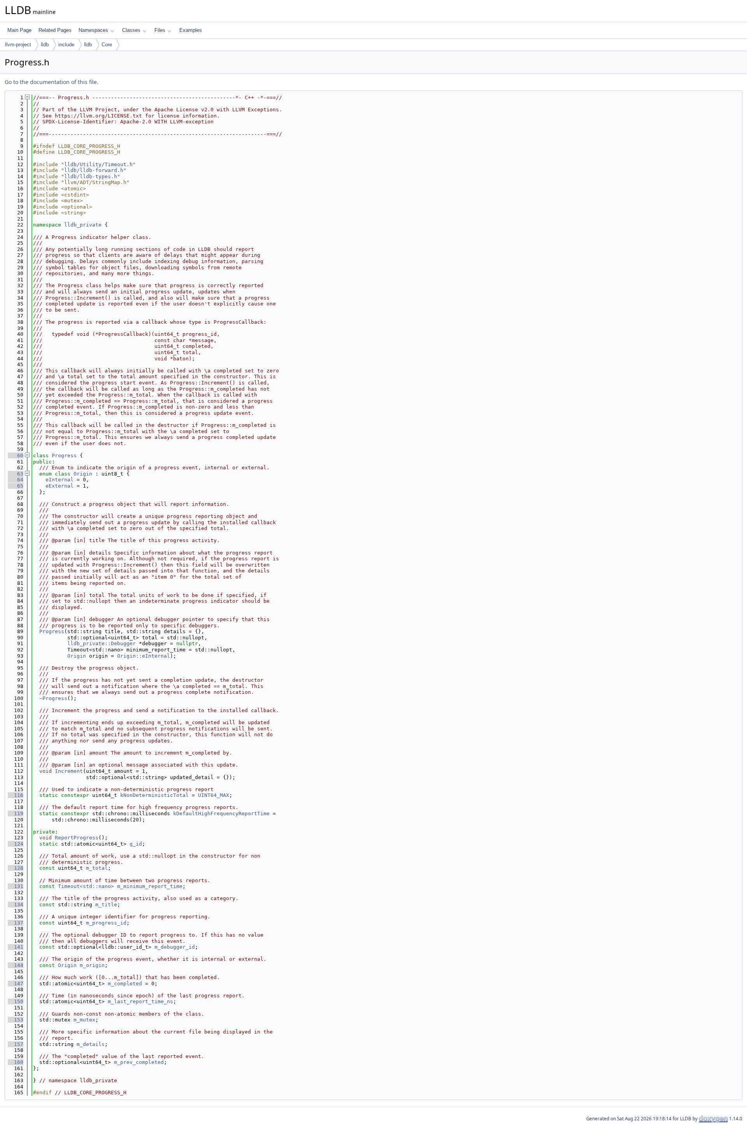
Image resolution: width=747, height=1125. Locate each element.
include (66, 44)
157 (15, 1044)
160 (15, 1062)
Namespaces (93, 30)
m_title (106, 904)
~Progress (53, 698)
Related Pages (55, 30)
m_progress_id (106, 923)
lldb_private (83, 225)
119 (15, 813)
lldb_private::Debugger (101, 643)
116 (15, 795)
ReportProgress (76, 838)
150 (15, 1001)
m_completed (125, 983)
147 (15, 983)
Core (107, 44)
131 (15, 886)
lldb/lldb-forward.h (93, 170)
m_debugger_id (174, 947)
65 (15, 486)
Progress (64, 455)
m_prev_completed (139, 1062)
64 (15, 480)
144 (15, 965)
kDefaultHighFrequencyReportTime (221, 813)
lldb (45, 44)
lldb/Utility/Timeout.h (98, 164)
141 (15, 947)
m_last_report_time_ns (140, 1001)
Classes (131, 30)
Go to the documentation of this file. (51, 82)
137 (15, 923)
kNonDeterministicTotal (154, 795)
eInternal (60, 480)
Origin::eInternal (143, 656)
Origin (83, 474)
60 (15, 455)
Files (159, 30)
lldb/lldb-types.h (90, 176)
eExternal (60, 486)
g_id (136, 844)
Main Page (19, 30)
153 (15, 1020)
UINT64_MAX (213, 795)
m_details (91, 1044)
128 (15, 868)
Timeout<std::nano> (86, 886)
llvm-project (18, 44)
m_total (97, 868)
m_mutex (84, 1020)
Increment (69, 771)
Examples (190, 30)
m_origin (92, 965)
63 (15, 474)
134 (15, 904)
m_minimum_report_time (149, 886)
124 (15, 844)
